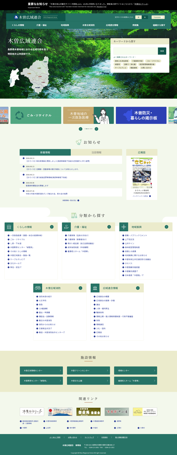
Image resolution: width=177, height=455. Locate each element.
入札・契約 (101, 328)
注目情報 (97, 152)
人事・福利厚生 (102, 308)
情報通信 (100, 324)
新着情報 (45, 152)
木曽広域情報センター (33, 370)
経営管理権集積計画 (147, 64)
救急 (41, 304)
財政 (98, 320)
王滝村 (119, 428)
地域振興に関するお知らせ (136, 255)
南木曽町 (73, 428)
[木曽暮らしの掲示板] (88, 115)
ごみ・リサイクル (153, 61)
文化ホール (14, 263)
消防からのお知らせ (47, 324)
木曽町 (24, 428)
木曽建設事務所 (98, 421)
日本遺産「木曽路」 (133, 275)
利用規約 (105, 437)
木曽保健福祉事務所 (76, 421)
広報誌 (99, 332)
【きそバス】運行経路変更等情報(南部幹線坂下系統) (46, 176)
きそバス (128, 263)
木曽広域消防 (88, 25)
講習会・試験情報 (46, 316)
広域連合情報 (112, 25)
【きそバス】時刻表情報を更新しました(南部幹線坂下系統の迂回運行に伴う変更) (58, 159)
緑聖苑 (117, 64)
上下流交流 (129, 239)
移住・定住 (14, 267)
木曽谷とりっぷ (140, 4)
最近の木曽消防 (45, 320)
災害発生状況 (44, 328)
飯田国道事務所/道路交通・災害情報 (30, 422)
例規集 (135, 25)
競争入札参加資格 (121, 61)
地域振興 (65, 25)
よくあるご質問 (55, 437)
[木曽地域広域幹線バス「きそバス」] (141, 115)
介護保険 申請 (137, 61)
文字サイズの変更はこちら (124, 17)
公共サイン (129, 243)
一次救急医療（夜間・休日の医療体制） (26, 235)
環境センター (123, 370)
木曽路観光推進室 (132, 267)
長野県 (119, 421)
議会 (98, 304)
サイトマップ (89, 437)
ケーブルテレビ (120, 67)
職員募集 (133, 67)
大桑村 (142, 428)
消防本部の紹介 (45, 296)
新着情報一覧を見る (69, 200)
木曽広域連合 (38, 17)
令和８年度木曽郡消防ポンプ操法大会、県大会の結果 (47, 192)
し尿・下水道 (15, 243)
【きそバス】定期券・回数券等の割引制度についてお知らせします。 (52, 167)
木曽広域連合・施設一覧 (20, 255)
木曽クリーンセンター (80, 370)
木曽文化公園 (76, 380)
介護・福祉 (41, 25)
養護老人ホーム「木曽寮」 (79, 251)
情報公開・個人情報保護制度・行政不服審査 (114, 316)
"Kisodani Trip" (101, 7)
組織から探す (159, 25)
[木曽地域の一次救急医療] (36, 115)
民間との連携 (130, 251)
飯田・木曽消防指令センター (51, 332)
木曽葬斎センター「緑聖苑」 (22, 247)
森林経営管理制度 (132, 247)
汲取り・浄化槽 (130, 64)
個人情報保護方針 (121, 437)
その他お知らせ (102, 336)
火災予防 (42, 300)
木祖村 (95, 428)
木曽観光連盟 (130, 271)
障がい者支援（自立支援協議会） (81, 243)
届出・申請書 (44, 312)
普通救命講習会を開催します (37, 184)
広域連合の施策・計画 (105, 300)
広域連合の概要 (102, 296)
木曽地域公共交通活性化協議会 (138, 259)
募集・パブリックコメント (136, 235)
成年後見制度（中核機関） (79, 247)
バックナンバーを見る (140, 196)
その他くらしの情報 (18, 251)
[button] (80, 129)
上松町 (48, 428)
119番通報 (43, 308)
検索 (162, 51)
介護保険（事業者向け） (78, 239)
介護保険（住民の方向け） (79, 235)
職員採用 (100, 312)
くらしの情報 (18, 25)
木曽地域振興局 (51, 421)
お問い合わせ (146, 67)
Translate (157, 17)
